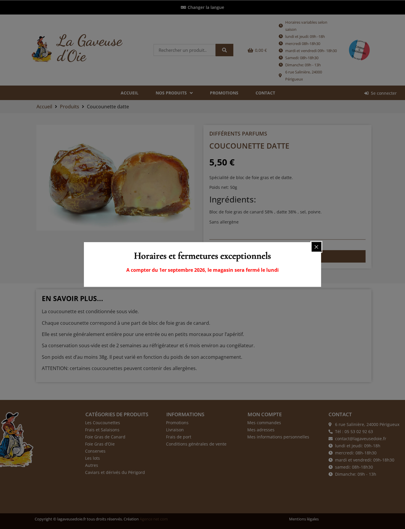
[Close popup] (316, 247)
